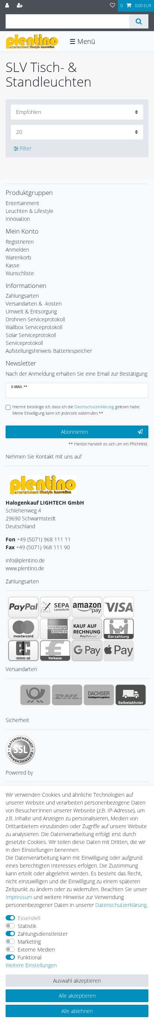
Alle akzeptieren (77, 995)
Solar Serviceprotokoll (31, 335)
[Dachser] (99, 695)
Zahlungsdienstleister (43, 933)
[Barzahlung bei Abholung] (119, 629)
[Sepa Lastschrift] (55, 607)
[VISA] (119, 607)
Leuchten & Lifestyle (29, 210)
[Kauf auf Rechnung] (87, 629)
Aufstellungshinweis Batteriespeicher (49, 350)
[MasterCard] (23, 629)
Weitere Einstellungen (31, 965)
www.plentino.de (25, 568)
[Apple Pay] (119, 650)
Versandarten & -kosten (34, 303)
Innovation (18, 218)
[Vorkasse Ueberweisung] (55, 650)
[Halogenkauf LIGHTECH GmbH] (43, 484)
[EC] (23, 650)
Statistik (27, 925)
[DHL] (67, 695)
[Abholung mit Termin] (131, 695)
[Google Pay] (87, 650)
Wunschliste (20, 273)
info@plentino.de (25, 560)
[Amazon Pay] (87, 607)
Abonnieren (74, 431)
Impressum (19, 897)
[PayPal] (23, 607)
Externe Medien (36, 949)
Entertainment (22, 203)
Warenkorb (18, 257)
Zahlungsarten (22, 295)
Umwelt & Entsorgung (31, 311)
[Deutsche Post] (35, 695)
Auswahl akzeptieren (77, 980)
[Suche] (138, 21)
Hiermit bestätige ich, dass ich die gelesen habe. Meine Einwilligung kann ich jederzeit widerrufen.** (76, 410)
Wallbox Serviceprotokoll (34, 327)
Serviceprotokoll (24, 342)
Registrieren (20, 241)
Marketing (29, 941)
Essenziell (29, 918)
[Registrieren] (20, 6)
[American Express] (55, 629)
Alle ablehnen (77, 1011)
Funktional (29, 957)
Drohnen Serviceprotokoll (35, 319)
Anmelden (17, 249)
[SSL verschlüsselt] (21, 750)
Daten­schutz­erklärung (121, 904)
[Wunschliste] (112, 6)
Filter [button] (25, 148)
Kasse (12, 265)
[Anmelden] (8, 6)
